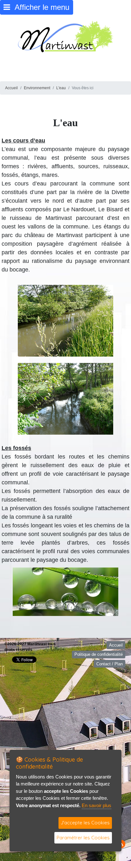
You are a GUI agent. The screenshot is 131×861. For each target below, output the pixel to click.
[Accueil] (65, 36)
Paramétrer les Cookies (83, 838)
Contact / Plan (109, 664)
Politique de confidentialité (98, 654)
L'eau (61, 88)
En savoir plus (96, 805)
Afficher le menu (39, 7)
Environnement (37, 88)
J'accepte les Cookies (85, 823)
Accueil (11, 88)
